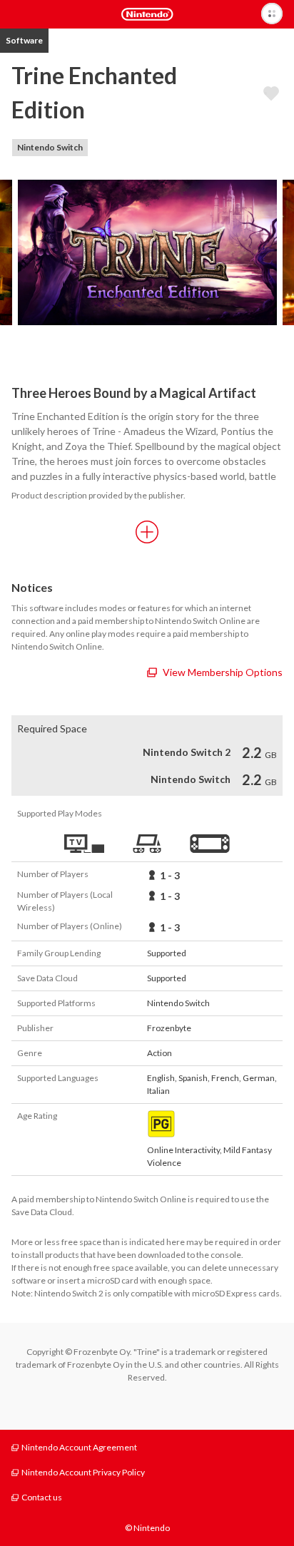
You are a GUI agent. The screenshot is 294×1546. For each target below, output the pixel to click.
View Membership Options (223, 672)
